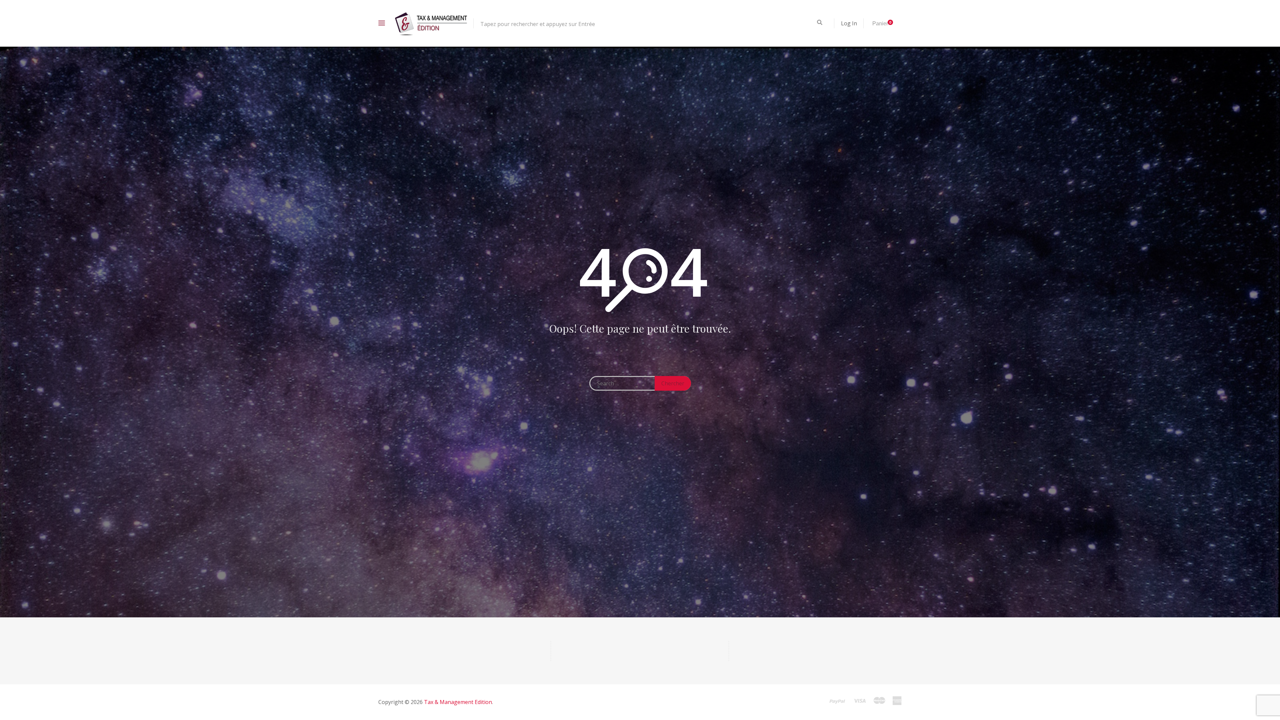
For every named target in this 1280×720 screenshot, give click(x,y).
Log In (849, 23)
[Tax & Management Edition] (431, 23)
